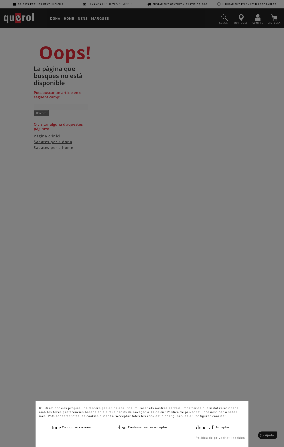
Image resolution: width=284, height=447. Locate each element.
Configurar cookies (71, 427)
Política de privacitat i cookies (220, 438)
